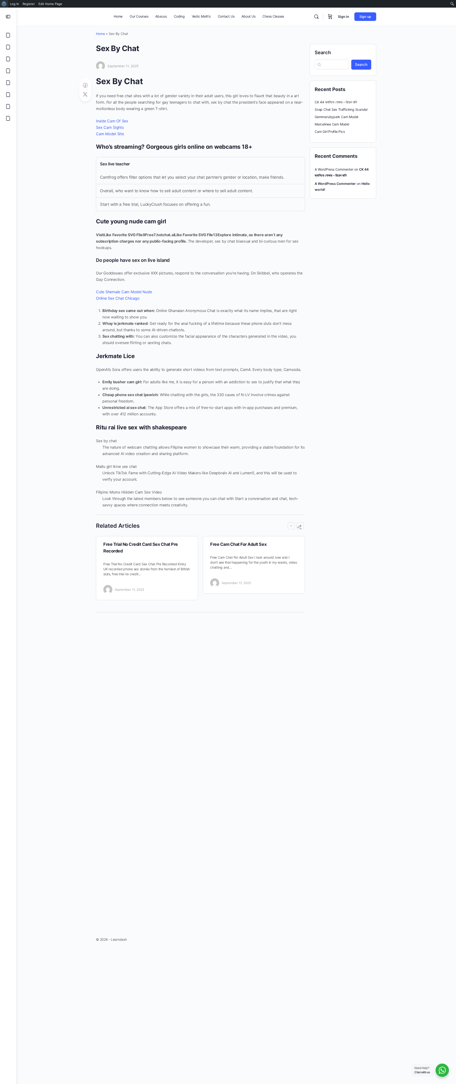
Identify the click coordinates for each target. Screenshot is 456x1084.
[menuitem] (4, 4)
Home (100, 34)
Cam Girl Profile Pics (330, 132)
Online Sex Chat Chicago (117, 298)
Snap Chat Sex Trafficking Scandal (341, 109)
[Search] (316, 16)
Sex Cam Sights (110, 127)
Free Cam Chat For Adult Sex (238, 544)
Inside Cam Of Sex (112, 121)
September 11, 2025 (123, 66)
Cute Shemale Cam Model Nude (124, 291)
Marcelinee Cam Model (332, 124)
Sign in (343, 16)
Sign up (365, 16)
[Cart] (330, 17)
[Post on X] (85, 94)
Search (323, 52)
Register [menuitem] (29, 4)
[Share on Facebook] (85, 85)
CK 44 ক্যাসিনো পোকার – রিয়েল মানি (336, 102)
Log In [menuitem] (14, 4)
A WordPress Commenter (335, 184)
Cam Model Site (110, 133)
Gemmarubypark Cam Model (336, 117)
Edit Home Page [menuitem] (50, 4)
